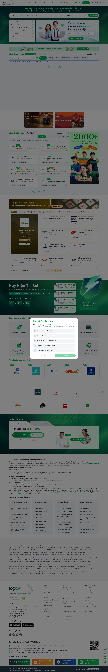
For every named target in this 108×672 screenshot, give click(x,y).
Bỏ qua (43, 355)
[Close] (75, 320)
